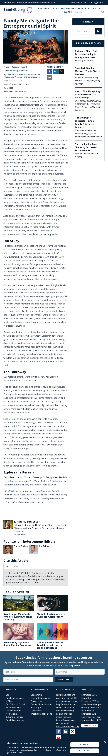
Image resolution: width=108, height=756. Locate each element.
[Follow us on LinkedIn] (65, 731)
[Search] (103, 12)
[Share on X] (61, 72)
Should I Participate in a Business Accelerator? (51, 615)
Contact (86, 2)
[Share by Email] (49, 78)
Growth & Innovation (41, 704)
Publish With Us (94, 8)
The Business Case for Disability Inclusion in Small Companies (50, 645)
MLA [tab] (16, 566)
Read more (61, 750)
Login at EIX (99, 2)
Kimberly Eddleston (19, 70)
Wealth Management (41, 713)
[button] (37, 752)
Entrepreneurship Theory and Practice (21, 75)
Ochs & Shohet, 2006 (21, 166)
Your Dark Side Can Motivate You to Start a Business (87, 71)
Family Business (15, 74)
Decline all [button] (84, 751)
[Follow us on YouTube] (58, 737)
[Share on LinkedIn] (55, 72)
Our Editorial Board (15, 704)
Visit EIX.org (90, 725)
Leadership (36, 694)
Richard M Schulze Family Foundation (15, 718)
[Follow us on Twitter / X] (72, 731)
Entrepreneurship (32, 77)
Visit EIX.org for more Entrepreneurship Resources (28, 2)
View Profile (20, 534)
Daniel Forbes (21, 546)
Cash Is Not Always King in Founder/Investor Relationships (87, 94)
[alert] (54, 747)
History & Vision (13, 707)
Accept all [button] (85, 744)
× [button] (105, 742)
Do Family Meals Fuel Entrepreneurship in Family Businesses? (86, 54)
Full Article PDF (20, 91)
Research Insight (19, 67)
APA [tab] (8, 566)
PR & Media (11, 713)
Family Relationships (41, 698)
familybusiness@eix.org (67, 726)
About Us (75, 2)
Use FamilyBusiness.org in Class (15, 698)
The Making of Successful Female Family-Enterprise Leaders (84, 122)
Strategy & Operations (36, 709)
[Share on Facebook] (49, 72)
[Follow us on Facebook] (58, 731)
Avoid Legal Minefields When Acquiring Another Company (17, 617)
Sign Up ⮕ (63, 679)
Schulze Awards (13, 710)
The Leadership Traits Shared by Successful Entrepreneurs (86, 147)
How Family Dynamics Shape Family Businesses (17, 643)
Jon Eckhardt (45, 546)
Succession (36, 701)
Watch (68, 12)
